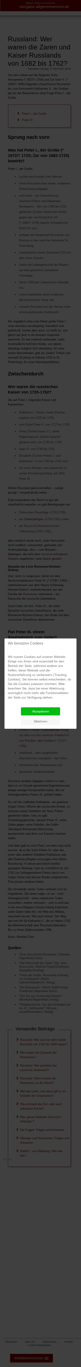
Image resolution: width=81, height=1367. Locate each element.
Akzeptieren (40, 711)
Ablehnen (40, 721)
